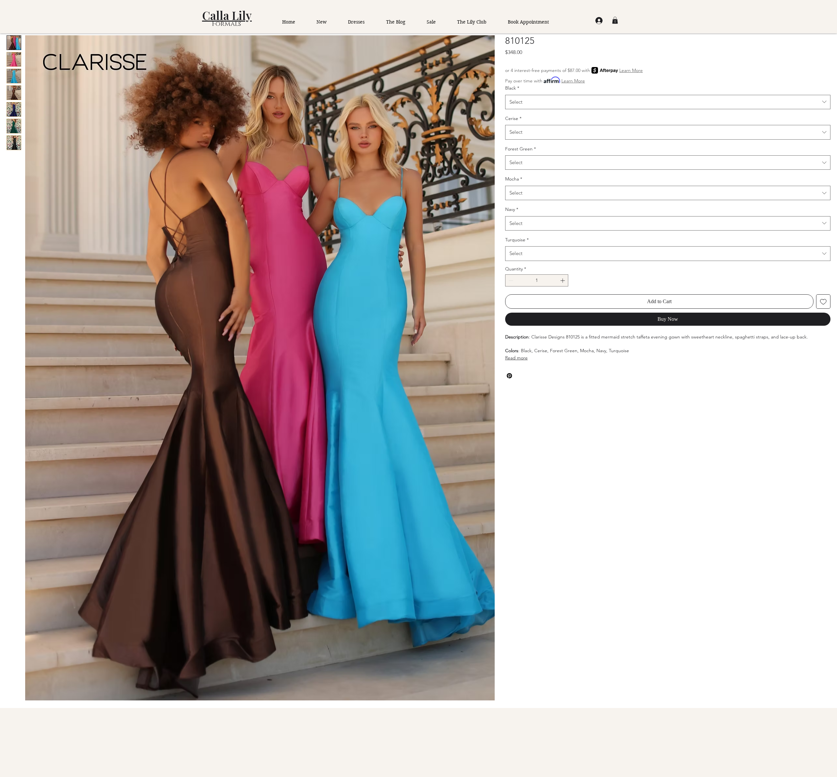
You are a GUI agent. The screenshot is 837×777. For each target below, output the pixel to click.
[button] (615, 20)
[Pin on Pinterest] (509, 376)
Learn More (631, 70)
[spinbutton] (536, 280)
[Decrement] (510, 280)
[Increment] (563, 280)
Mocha (513, 179)
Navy (511, 209)
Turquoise (517, 240)
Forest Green (520, 149)
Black (512, 88)
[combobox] (667, 102)
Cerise (513, 118)
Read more (516, 358)
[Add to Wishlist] (823, 301)
